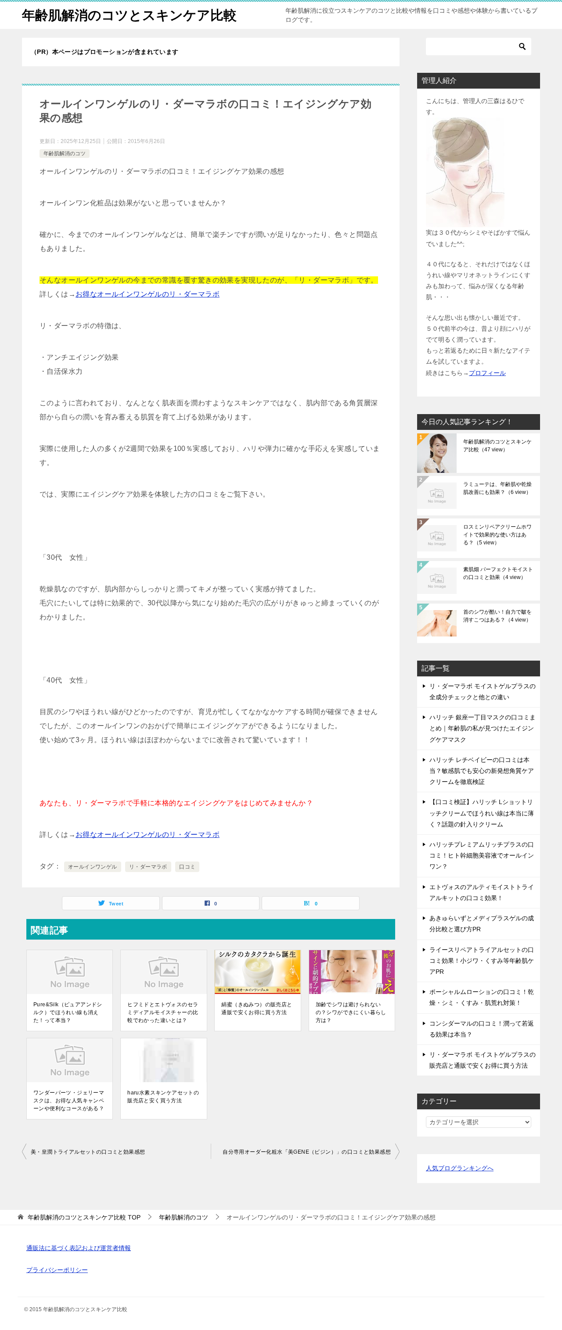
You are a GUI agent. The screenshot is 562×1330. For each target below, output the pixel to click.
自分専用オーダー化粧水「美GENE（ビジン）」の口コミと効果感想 (307, 1152)
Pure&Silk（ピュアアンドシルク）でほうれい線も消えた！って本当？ (67, 1012)
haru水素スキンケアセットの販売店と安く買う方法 (163, 1097)
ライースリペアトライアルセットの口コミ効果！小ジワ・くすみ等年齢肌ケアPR (481, 960)
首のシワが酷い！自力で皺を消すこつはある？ (497, 616)
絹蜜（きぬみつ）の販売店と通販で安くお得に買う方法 (256, 1008)
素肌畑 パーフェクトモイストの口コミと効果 (498, 573)
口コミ (187, 867)
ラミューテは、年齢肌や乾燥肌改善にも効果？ (497, 488)
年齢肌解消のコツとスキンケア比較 (129, 15)
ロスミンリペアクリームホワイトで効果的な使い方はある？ (497, 535)
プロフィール (487, 372)
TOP (84, 1217)
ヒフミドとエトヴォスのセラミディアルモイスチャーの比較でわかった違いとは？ (162, 1012)
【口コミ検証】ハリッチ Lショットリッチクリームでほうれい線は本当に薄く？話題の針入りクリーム (481, 812)
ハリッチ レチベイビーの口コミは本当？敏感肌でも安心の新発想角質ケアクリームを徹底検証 (481, 770)
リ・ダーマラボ (148, 867)
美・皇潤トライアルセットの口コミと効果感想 (88, 1152)
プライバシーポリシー (57, 1269)
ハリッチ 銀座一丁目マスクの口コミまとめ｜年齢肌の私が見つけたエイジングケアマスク (482, 728)
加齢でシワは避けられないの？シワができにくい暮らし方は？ (351, 1012)
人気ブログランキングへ (460, 1168)
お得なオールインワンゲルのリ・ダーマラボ (148, 294)
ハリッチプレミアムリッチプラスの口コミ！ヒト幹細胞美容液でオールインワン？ (481, 855)
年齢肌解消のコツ (64, 153)
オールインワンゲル (92, 867)
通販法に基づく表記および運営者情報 (78, 1247)
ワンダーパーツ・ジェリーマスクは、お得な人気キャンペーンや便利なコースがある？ (68, 1101)
